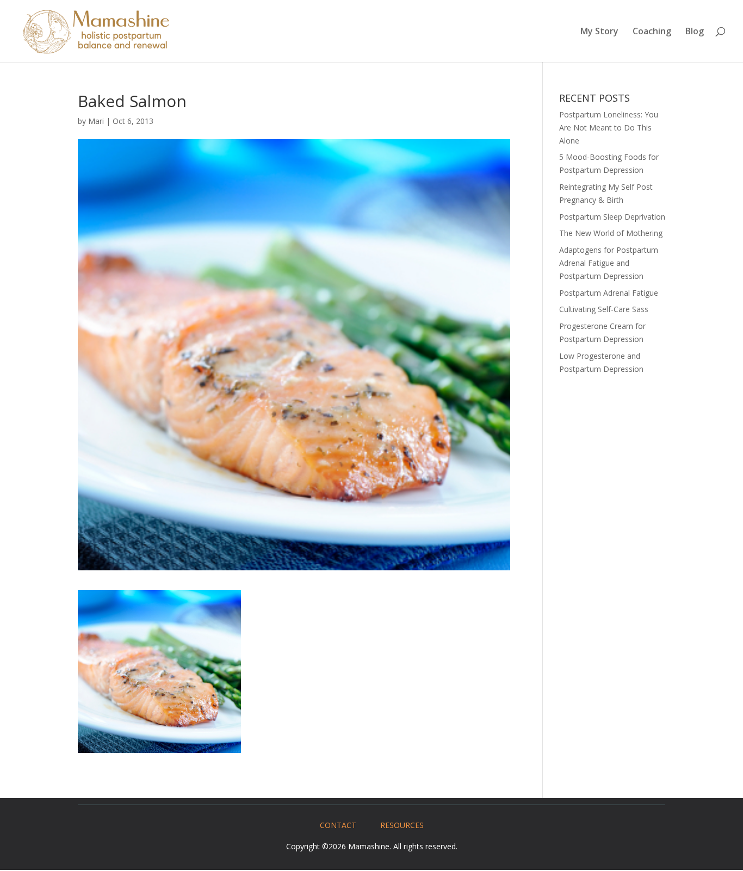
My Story (599, 32)
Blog (694, 32)
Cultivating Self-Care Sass (603, 309)
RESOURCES (402, 825)
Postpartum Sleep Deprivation (612, 216)
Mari (96, 121)
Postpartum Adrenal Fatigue (608, 293)
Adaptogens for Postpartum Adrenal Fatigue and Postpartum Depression (608, 263)
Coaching (652, 32)
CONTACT (338, 825)
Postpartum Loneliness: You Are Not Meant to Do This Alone (608, 127)
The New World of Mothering (610, 233)
